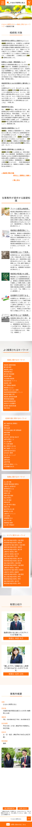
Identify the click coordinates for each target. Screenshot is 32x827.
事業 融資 (7, 428)
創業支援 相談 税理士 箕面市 (13, 547)
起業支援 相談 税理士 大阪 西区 (14, 574)
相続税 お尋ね (8, 369)
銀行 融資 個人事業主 (10, 423)
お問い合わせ (23, 808)
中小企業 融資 (8, 444)
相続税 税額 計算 (9, 394)
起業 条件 (7, 457)
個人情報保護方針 (9, 808)
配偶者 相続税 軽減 (10, 406)
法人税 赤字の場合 (10, 504)
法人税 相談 (7, 500)
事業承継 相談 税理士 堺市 (12, 583)
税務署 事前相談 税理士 (11, 484)
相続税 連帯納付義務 (10, 396)
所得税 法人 (7, 491)
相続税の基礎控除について (11, 128)
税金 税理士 (7, 498)
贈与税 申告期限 (9, 374)
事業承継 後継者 (9, 399)
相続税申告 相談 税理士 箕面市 (13, 570)
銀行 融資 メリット (10, 448)
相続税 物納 (7, 376)
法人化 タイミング (10, 455)
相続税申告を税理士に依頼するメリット (15, 41)
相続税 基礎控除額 (10, 365)
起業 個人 (7, 425)
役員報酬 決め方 (9, 466)
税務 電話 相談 (8, 495)
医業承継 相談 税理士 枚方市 (13, 561)
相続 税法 (7, 408)
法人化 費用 (7, 441)
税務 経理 (7, 502)
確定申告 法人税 (9, 509)
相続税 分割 (7, 383)
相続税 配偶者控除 (10, 401)
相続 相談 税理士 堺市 (11, 556)
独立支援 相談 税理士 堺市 (12, 576)
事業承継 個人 (8, 371)
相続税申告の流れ (8, 107)
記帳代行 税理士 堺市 (10, 551)
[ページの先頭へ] (29, 818)
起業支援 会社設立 (10, 450)
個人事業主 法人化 (10, 446)
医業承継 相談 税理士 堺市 (12, 579)
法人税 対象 (7, 482)
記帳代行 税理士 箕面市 (11, 572)
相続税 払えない (9, 387)
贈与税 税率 (7, 367)
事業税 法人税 (8, 511)
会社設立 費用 (8, 453)
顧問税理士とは (9, 488)
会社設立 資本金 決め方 (11, 437)
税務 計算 (7, 507)
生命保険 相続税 (9, 378)
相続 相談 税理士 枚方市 (11, 581)
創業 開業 (7, 432)
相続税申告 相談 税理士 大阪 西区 (14, 545)
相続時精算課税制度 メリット (13, 392)
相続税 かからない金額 (11, 390)
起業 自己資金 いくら (10, 464)
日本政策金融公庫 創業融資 (12, 430)
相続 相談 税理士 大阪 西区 (12, 563)
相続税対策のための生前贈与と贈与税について (16, 84)
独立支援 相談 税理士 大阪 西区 (14, 540)
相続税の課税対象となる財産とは (13, 149)
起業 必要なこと (9, 439)
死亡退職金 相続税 (10, 385)
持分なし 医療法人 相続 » (21, 175)
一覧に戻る (16, 180)
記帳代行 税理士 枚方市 (11, 554)
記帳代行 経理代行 (10, 486)
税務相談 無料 (8, 522)
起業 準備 (7, 462)
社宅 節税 (7, 516)
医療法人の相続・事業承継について (14, 62)
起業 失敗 (7, 434)
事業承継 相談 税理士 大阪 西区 (14, 565)
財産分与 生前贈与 (10, 403)
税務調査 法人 (8, 518)
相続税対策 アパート (10, 381)
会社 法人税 (7, 520)
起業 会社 (7, 459)
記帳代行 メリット (10, 513)
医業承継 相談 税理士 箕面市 (13, 542)
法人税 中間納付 (9, 525)
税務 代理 (7, 493)
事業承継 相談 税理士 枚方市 (13, 549)
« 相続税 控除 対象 (8, 173)
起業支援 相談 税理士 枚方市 (13, 558)
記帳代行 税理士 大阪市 (11, 567)
